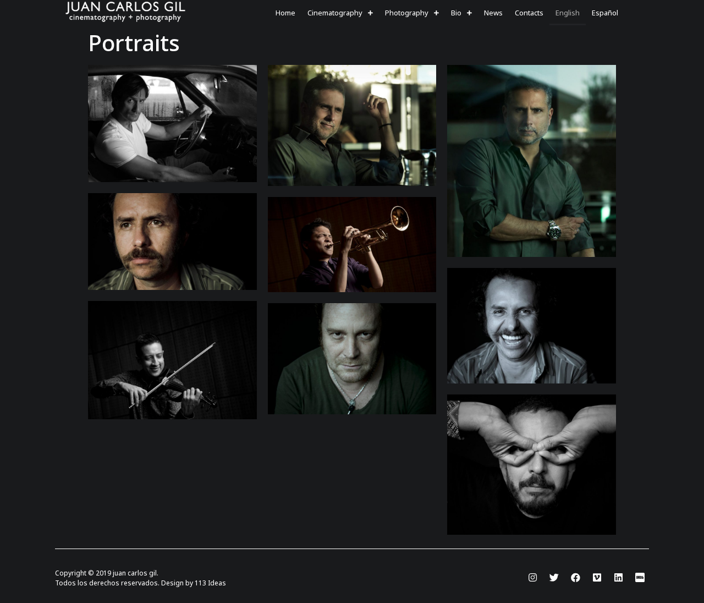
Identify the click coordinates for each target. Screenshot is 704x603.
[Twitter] (553, 577)
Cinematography (334, 13)
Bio (456, 13)
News (493, 13)
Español (605, 13)
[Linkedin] (618, 577)
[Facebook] (575, 577)
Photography (406, 13)
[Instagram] (532, 577)
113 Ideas (210, 583)
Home (285, 13)
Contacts (529, 13)
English (568, 13)
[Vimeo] (596, 577)
